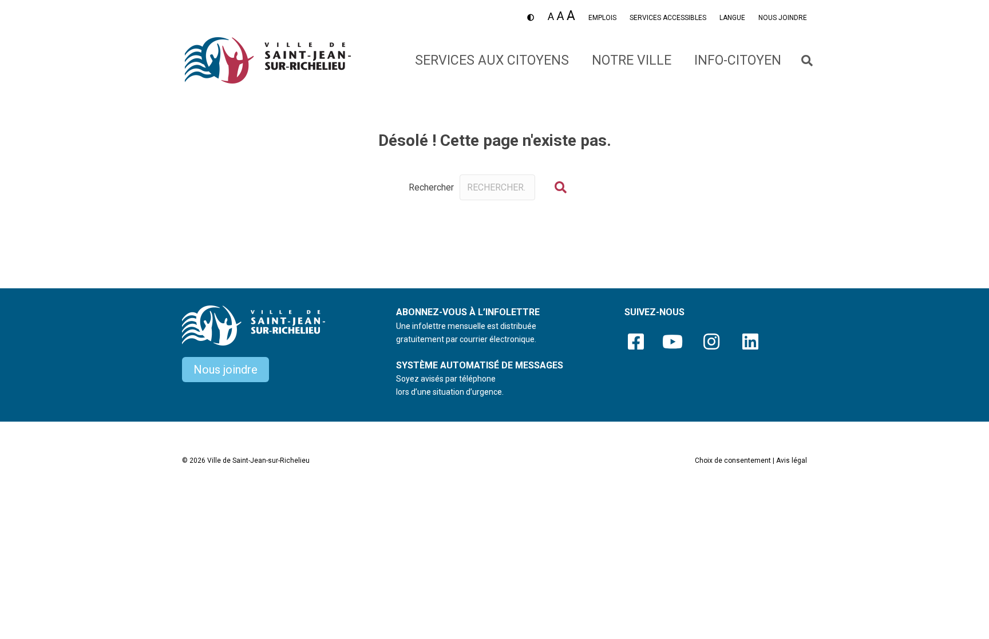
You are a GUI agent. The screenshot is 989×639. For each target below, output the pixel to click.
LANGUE (732, 18)
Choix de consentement (733, 461)
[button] (560, 187)
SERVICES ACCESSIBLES (668, 18)
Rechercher (431, 187)
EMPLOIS (602, 18)
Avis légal (791, 461)
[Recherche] (800, 60)
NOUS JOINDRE (782, 18)
